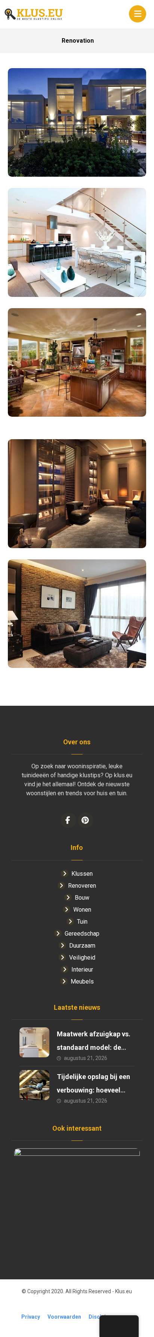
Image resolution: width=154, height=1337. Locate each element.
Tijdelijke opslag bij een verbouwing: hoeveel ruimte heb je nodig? (93, 1090)
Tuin (82, 921)
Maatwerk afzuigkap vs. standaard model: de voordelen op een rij (93, 1047)
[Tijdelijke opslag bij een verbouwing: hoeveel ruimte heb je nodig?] (34, 1085)
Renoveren (82, 885)
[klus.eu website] (34, 14)
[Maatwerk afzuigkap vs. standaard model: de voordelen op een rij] (34, 1042)
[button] (137, 13)
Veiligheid (82, 957)
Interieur (82, 969)
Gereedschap (82, 933)
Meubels (82, 981)
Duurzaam (82, 945)
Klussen (82, 873)
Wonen (82, 909)
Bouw (82, 897)
